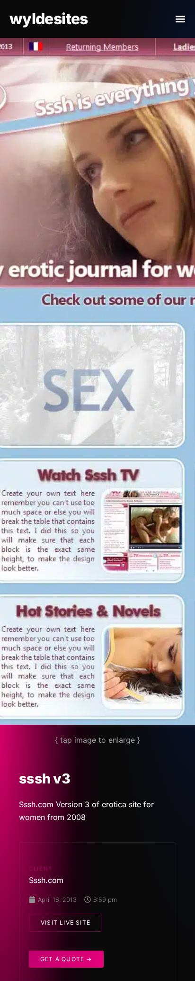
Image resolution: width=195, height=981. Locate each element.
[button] (180, 19)
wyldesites (48, 18)
